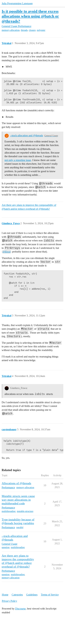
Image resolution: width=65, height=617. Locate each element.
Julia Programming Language (17, 3)
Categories (17, 594)
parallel (19, 527)
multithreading (9, 511)
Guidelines (32, 594)
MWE (8, 66)
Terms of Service (50, 594)
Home (5, 594)
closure (32, 30)
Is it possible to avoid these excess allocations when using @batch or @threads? (30, 16)
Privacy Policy (9, 601)
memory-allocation (11, 30)
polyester (41, 30)
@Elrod (6, 251)
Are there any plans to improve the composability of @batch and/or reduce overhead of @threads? (29, 207)
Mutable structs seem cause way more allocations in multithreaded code (18, 499)
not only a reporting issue (17, 160)
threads (24, 30)
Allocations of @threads (16, 483)
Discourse (20, 608)
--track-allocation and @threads (26, 135)
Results (9, 116)
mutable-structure (25, 511)
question (6, 547)
